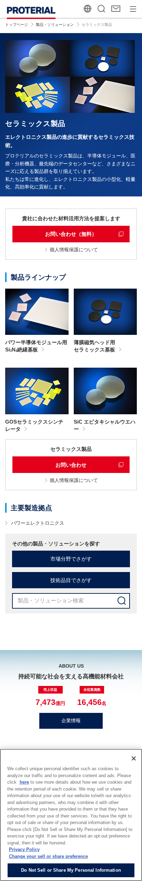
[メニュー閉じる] (133, 9)
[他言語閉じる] (88, 9)
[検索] (121, 601)
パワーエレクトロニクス (37, 523)
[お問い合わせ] (116, 9)
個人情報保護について (74, 249)
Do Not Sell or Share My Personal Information (71, 870)
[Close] (133, 758)
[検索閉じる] (102, 9)
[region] (71, 815)
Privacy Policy (24, 849)
